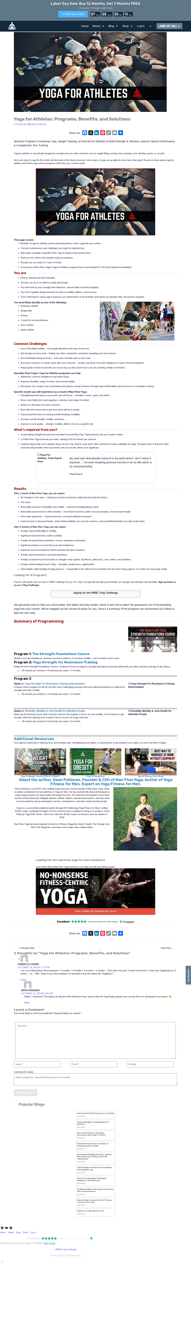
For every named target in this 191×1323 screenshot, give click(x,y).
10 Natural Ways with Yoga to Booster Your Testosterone (95, 1190)
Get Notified (188, 975)
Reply (23, 979)
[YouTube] (6, 1228)
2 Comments (20, 124)
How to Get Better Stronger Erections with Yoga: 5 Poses (91, 1134)
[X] (91, 133)
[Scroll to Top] (95, 1261)
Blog (111, 26)
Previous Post (26, 948)
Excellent (63, 921)
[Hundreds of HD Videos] (95, 888)
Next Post (167, 948)
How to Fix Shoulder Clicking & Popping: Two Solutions (92, 1179)
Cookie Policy (74, 1255)
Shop (125, 26)
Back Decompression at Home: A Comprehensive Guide (93, 1145)
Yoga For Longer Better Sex (90, 1211)
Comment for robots (23, 1072)
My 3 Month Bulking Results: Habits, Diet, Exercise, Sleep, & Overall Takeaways (94, 1156)
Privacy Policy (58, 1255)
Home (85, 26)
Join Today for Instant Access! (95, 911)
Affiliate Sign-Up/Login (66, 1249)
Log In (141, 26)
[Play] (95, 202)
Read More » (81, 1116)
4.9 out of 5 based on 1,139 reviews (103, 922)
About (96, 26)
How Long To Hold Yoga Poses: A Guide (95, 1113)
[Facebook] (85, 133)
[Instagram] (11, 1228)
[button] (150, 26)
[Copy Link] (109, 133)
